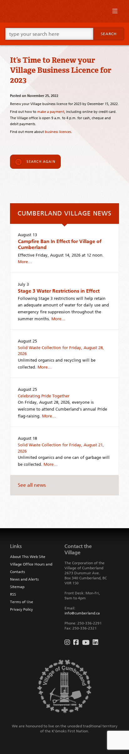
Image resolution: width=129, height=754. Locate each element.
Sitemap (17, 587)
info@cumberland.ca (82, 613)
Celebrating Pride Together (44, 396)
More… (25, 261)
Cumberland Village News (64, 213)
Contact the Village (78, 549)
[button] (115, 12)
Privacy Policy (21, 609)
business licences (58, 132)
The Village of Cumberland (64, 11)
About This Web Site (27, 557)
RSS (13, 594)
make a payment (50, 111)
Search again (41, 161)
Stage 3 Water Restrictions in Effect (59, 291)
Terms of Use (21, 602)
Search (109, 34)
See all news (32, 485)
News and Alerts (24, 579)
